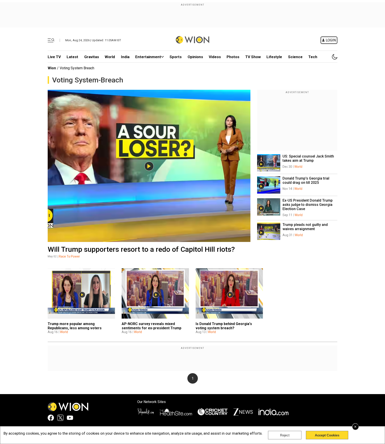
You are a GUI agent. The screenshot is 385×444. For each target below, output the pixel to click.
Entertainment (148, 57)
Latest (72, 57)
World (110, 57)
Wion (52, 68)
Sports (176, 57)
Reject (284, 435)
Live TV (54, 57)
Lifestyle (274, 57)
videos (215, 57)
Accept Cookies (327, 435)
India (125, 57)
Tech (312, 57)
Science (295, 57)
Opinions (195, 57)
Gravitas (91, 57)
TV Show (253, 57)
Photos (233, 57)
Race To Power (69, 256)
